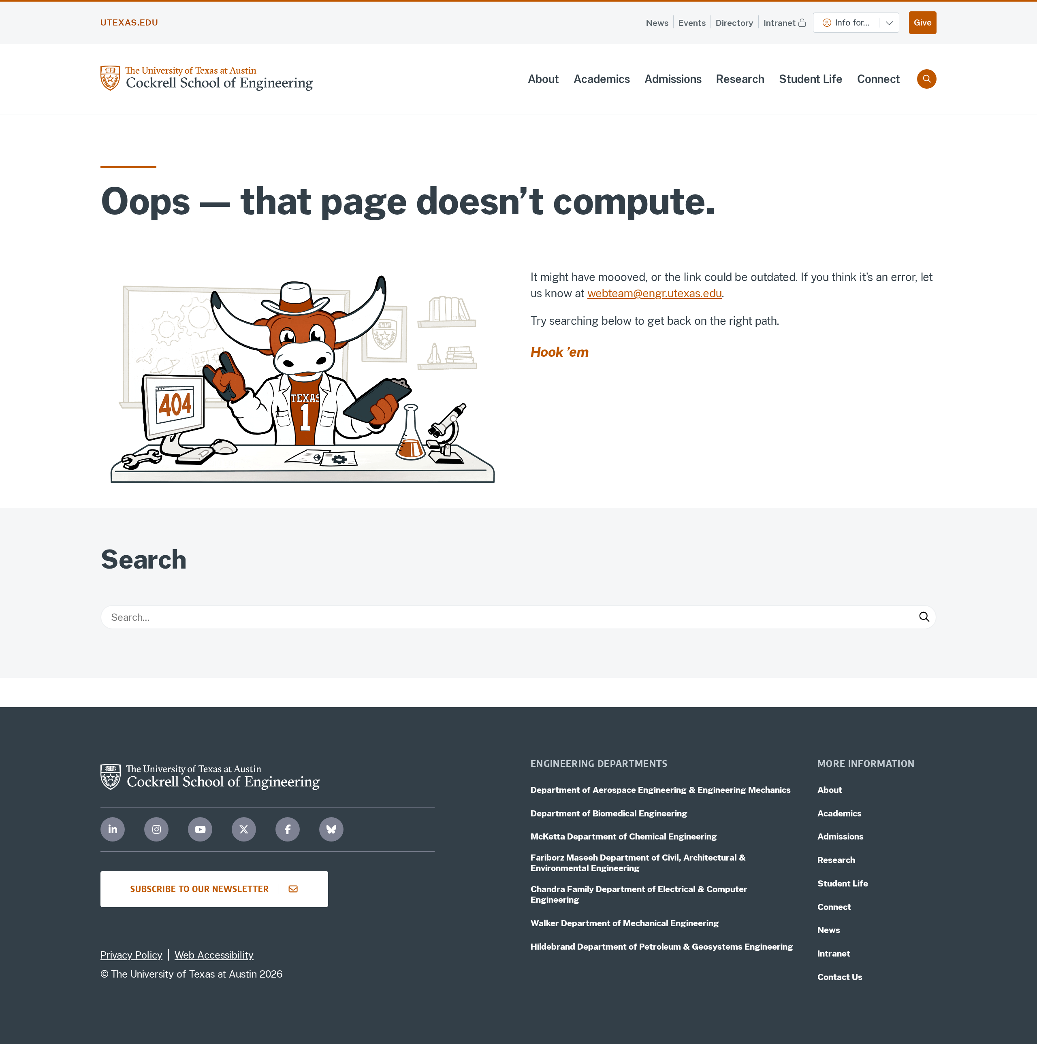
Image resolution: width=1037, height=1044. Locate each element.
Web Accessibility (214, 955)
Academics (602, 78)
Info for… (852, 22)
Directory (734, 23)
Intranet (780, 23)
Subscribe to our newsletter (199, 888)
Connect (878, 78)
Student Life (811, 78)
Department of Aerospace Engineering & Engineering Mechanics (661, 790)
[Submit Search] (924, 617)
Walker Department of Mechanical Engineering (625, 923)
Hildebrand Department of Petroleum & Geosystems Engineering (662, 947)
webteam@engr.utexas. (645, 293)
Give (923, 22)
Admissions (673, 78)
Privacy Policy (131, 955)
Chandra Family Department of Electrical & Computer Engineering (639, 894)
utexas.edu (129, 23)
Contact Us (839, 977)
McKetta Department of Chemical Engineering (624, 836)
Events (692, 23)
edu (712, 293)
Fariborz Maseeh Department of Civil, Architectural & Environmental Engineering (638, 862)
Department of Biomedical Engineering (609, 813)
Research (740, 78)
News (657, 23)
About (543, 78)
